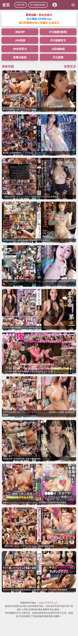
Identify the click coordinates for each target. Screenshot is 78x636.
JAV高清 (20, 40)
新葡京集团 (20, 57)
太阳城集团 (58, 48)
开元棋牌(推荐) (38, 4)
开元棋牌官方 (58, 40)
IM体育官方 (20, 48)
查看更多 (70, 66)
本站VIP (20, 4)
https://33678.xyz (48, 602)
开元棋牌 (58, 57)
